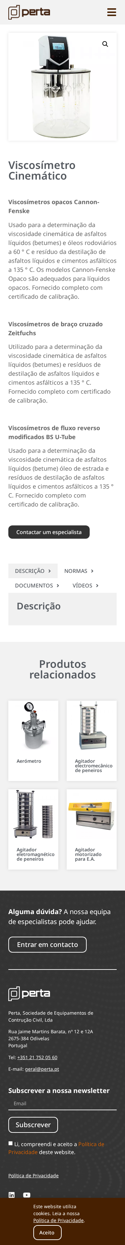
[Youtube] (26, 1195)
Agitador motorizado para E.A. (88, 854)
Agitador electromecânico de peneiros (94, 765)
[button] (105, 44)
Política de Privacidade (58, 1220)
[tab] (33, 571)
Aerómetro (29, 761)
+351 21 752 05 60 (37, 1057)
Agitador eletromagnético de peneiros (36, 854)
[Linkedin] (11, 1195)
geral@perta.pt (42, 1069)
